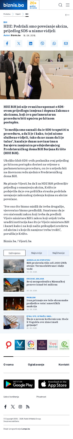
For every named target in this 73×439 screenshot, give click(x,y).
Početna (7, 14)
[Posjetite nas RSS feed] (28, 407)
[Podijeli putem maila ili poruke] (65, 43)
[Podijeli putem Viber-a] (42, 43)
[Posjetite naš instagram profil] (20, 407)
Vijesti (18, 14)
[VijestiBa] (20, 345)
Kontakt (64, 364)
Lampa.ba (25, 429)
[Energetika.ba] (64, 345)
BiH (27, 14)
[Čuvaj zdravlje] (53, 345)
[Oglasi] (9, 345)
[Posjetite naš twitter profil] (13, 407)
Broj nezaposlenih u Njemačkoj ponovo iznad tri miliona (46, 283)
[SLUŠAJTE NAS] (31, 345)
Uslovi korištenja (11, 397)
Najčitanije (58, 252)
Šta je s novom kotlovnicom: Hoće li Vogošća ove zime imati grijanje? (47, 321)
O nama (9, 364)
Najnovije (36, 252)
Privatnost (41, 397)
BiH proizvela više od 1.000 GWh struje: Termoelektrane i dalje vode (47, 265)
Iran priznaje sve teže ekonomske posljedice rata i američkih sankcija (47, 303)
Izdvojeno (14, 253)
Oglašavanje (36, 364)
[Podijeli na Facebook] (7, 43)
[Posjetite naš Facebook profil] (5, 407)
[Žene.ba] (42, 345)
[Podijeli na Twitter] (18, 43)
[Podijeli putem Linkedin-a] (30, 43)
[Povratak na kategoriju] (67, 15)
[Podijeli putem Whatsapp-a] (54, 43)
